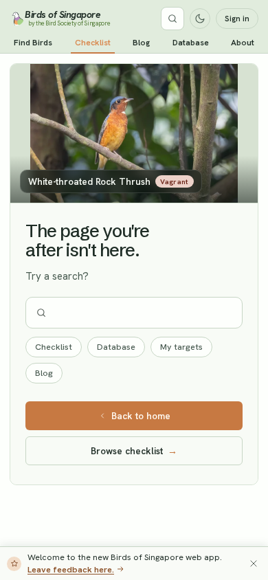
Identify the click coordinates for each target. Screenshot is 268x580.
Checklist (93, 42)
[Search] (172, 18)
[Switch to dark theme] (200, 18)
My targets (181, 347)
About (242, 42)
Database (190, 42)
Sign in (237, 18)
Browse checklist (134, 451)
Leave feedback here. (70, 569)
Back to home (140, 416)
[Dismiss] (253, 563)
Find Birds (33, 42)
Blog (141, 42)
